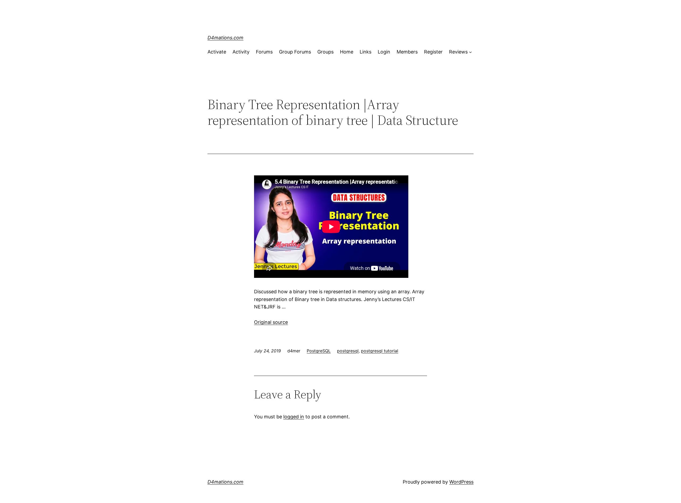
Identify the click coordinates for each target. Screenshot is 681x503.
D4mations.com (225, 37)
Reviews (458, 52)
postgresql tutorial (379, 350)
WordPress (461, 482)
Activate (216, 52)
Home (346, 52)
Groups (325, 52)
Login (384, 52)
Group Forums (295, 52)
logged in (293, 416)
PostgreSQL (319, 350)
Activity (241, 52)
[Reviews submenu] (470, 52)
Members (407, 52)
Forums (264, 52)
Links (365, 52)
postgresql (348, 350)
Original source (271, 322)
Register (433, 52)
